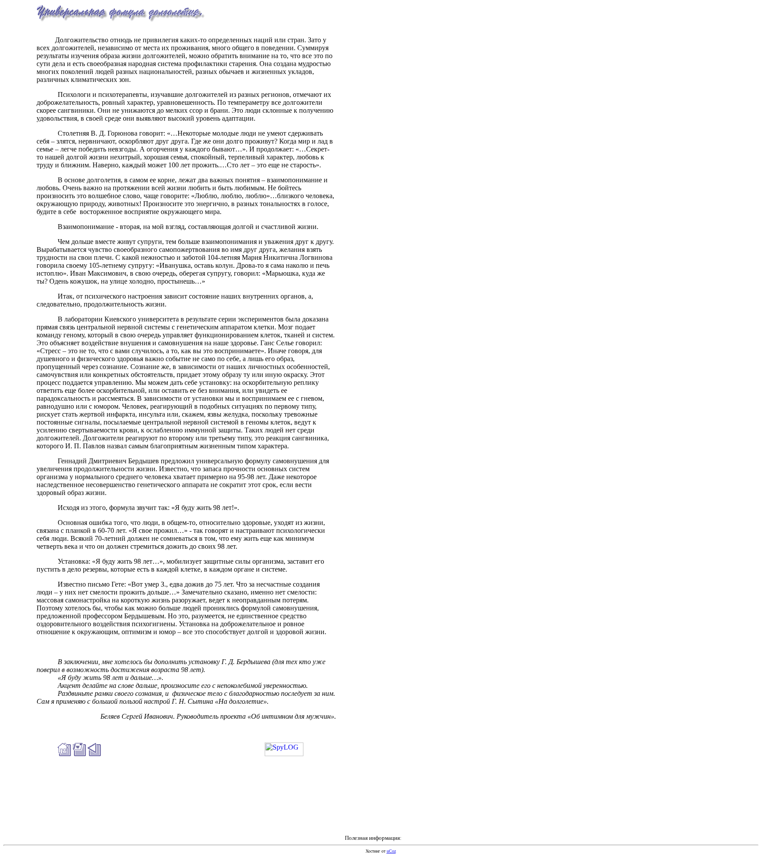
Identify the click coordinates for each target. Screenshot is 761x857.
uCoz (391, 851)
